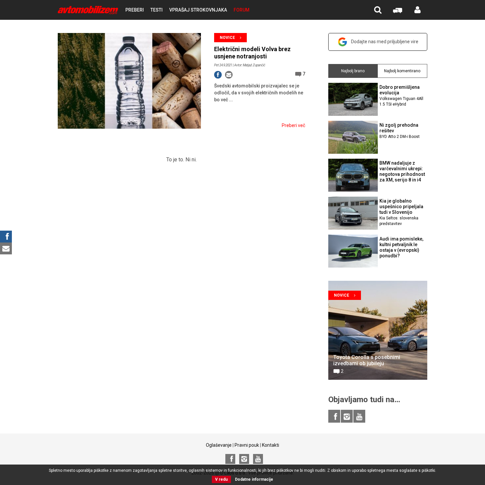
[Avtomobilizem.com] (88, 10)
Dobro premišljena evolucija (401, 95)
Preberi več (293, 125)
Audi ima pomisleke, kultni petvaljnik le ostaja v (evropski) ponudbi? (401, 247)
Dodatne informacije (254, 479)
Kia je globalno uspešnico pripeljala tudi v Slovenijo (401, 212)
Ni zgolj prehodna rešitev (399, 130)
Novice (227, 37)
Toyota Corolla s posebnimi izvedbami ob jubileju (366, 360)
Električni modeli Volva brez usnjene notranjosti (252, 53)
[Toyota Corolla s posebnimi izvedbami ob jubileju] (377, 330)
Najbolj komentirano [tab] (402, 71)
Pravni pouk (247, 445)
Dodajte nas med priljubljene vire (384, 41)
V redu (221, 479)
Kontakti (270, 445)
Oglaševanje (219, 445)
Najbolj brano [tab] (353, 71)
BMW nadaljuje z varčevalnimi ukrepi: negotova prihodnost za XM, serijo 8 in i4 (402, 171)
